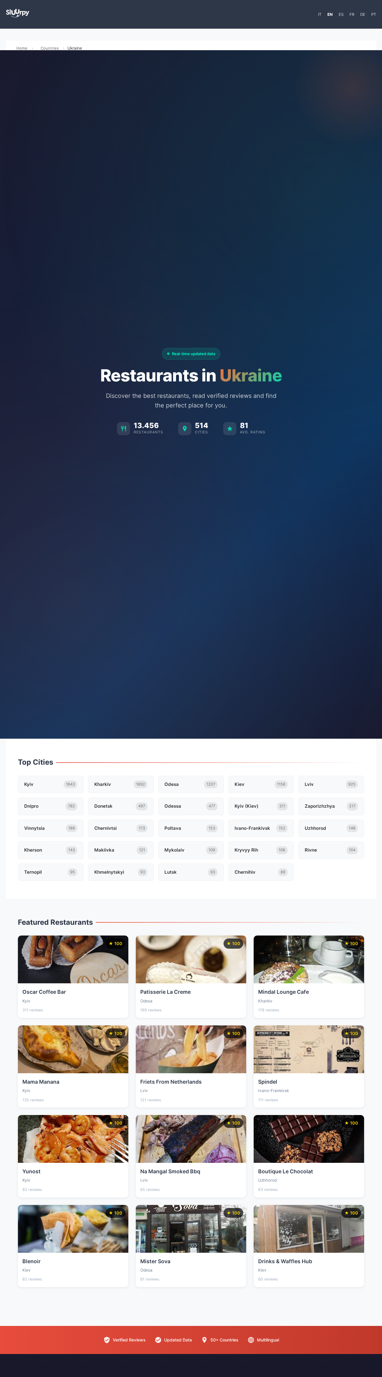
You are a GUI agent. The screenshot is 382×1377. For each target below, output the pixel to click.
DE (362, 14)
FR (351, 14)
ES (341, 14)
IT (319, 14)
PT (373, 14)
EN (330, 14)
